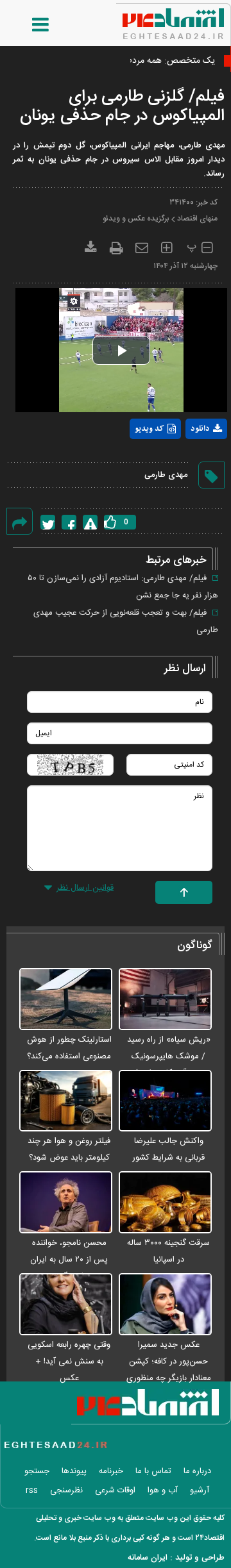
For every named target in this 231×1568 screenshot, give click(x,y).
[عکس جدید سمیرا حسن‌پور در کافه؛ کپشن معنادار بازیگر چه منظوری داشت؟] (165, 1305)
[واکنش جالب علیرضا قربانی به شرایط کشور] (165, 1101)
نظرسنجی (66, 1490)
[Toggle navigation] (27, 25)
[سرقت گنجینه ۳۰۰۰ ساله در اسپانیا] (165, 1203)
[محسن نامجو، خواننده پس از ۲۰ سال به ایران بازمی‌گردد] (65, 1203)
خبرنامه (111, 1471)
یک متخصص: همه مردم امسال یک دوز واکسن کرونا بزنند (110, 61)
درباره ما (197, 1471)
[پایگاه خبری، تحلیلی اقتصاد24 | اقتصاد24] (152, 19)
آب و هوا (163, 1490)
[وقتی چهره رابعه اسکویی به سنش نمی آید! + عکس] (65, 1305)
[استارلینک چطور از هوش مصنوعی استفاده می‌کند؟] (65, 999)
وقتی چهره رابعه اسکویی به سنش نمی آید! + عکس (69, 1361)
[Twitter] (47, 522)
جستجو (36, 1471)
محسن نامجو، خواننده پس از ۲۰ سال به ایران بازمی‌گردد (69, 1259)
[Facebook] (69, 522)
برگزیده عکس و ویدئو (136, 218)
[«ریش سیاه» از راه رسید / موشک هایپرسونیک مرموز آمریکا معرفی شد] (165, 999)
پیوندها (74, 1471)
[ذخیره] (91, 245)
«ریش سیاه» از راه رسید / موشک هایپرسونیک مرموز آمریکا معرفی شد (168, 1056)
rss (32, 1490)
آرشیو (199, 1490)
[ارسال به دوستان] (141, 245)
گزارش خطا (90, 522)
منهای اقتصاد (197, 218)
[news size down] (206, 246)
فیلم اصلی (182, 462)
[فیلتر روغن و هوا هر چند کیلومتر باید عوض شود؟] (65, 1101)
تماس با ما (153, 1471)
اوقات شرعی (115, 1490)
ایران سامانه (147, 1558)
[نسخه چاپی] (116, 246)
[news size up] (166, 246)
